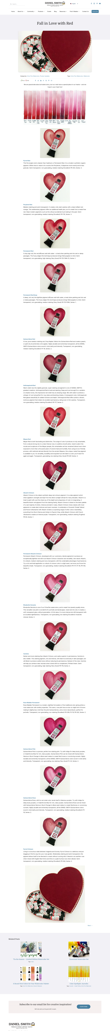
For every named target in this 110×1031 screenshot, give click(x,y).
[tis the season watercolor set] (31, 942)
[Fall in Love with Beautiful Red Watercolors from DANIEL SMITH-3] (55, 129)
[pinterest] (97, 3)
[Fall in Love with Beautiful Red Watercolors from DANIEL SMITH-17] (55, 817)
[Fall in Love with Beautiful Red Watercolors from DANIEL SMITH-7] (55, 307)
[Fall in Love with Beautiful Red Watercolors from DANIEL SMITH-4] (55, 173)
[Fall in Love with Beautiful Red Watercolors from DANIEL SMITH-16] (55, 766)
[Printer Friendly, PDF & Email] (24, 80)
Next (89, 925)
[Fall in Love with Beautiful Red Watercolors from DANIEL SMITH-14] (55, 671)
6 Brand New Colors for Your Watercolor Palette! (31, 984)
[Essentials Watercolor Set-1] (78, 942)
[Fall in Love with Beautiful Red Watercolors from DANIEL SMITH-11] (55, 522)
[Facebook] (35, 80)
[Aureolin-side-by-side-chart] (78, 966)
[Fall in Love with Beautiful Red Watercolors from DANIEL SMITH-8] (55, 353)
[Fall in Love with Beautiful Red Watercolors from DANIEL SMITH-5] (55, 219)
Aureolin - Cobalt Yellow (75, 986)
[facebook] (91, 3)
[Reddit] (38, 80)
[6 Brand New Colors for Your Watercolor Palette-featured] (31, 966)
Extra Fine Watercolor (33, 76)
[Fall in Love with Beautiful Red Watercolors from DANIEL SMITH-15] (55, 717)
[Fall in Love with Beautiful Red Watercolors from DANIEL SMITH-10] (55, 461)
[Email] (51, 80)
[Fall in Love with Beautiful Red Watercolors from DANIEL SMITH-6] (55, 263)
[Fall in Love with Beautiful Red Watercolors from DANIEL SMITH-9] (55, 407)
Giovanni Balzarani (37, 986)
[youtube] (100, 3)
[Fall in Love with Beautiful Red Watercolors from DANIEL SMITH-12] (55, 573)
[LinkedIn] (41, 80)
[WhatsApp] (43, 80)
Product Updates (44, 76)
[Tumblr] (46, 80)
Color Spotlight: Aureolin (79, 984)
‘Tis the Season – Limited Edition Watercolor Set (31, 959)
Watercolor (87, 76)
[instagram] (94, 3)
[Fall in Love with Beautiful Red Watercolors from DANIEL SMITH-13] (55, 622)
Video (32, 961)
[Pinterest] (48, 80)
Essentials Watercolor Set (78, 959)
